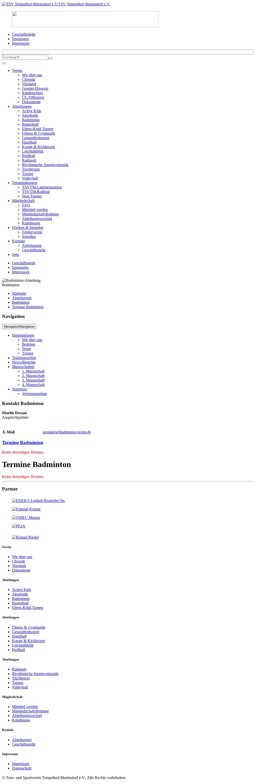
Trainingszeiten (24, 358)
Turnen (27, 174)
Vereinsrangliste (34, 394)
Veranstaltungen (24, 183)
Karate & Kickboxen (38, 147)
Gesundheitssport (35, 138)
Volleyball (30, 178)
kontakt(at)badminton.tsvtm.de (67, 432)
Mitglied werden (35, 209)
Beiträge (28, 344)
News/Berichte (24, 362)
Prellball (28, 156)
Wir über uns (32, 75)
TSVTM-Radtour (36, 192)
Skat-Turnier (32, 196)
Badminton (31, 120)
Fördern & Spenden (27, 227)
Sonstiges (19, 389)
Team (26, 349)
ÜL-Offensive (33, 97)
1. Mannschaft (33, 371)
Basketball (30, 124)
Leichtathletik (33, 151)
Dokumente (31, 102)
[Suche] (50, 58)
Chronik (28, 79)
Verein (17, 70)
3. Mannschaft (33, 380)
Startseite (19, 293)
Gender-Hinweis (35, 88)
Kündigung (31, 223)
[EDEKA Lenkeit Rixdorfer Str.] (38, 500)
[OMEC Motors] (26, 517)
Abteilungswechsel (37, 218)
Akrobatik (30, 115)
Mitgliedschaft (23, 200)
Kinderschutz (32, 93)
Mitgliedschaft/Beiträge (40, 214)
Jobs (15, 254)
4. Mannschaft (33, 385)
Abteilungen (22, 106)
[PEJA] (18, 526)
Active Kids (31, 111)
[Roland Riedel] (25, 537)
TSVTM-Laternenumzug (42, 187)
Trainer (27, 353)
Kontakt (18, 241)
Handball (29, 142)
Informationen (23, 335)
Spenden (29, 236)
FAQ (26, 205)
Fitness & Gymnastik (38, 133)
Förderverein (32, 232)
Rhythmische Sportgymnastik (45, 165)
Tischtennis (31, 169)
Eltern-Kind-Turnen (37, 129)
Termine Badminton (28, 307)
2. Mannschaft (33, 376)
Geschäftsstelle (34, 250)
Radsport (29, 160)
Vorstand (29, 84)
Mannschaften (23, 367)
